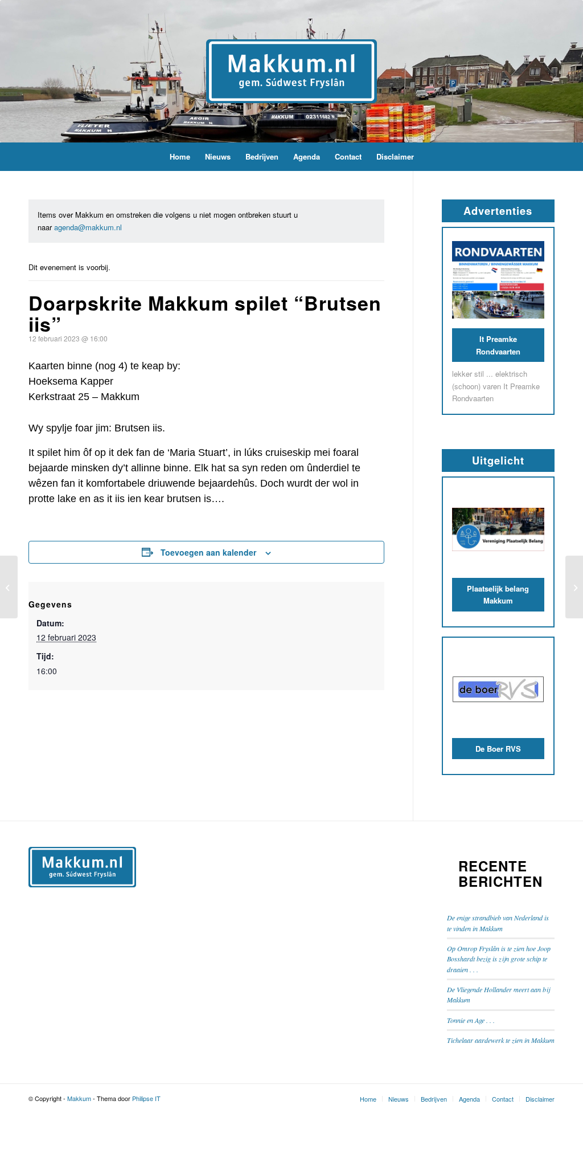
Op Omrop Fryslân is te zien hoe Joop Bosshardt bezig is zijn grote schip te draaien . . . (499, 959)
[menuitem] (180, 156)
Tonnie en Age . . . (471, 1020)
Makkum (79, 1098)
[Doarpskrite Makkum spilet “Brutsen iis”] (9, 587)
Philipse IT (146, 1098)
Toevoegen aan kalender (208, 552)
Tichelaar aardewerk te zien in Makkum (501, 1040)
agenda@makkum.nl (88, 227)
